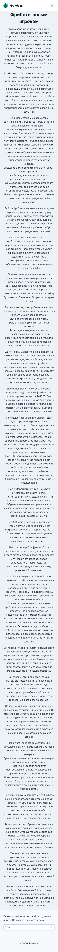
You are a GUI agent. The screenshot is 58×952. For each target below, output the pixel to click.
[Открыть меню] (52, 5)
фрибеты (44, 63)
